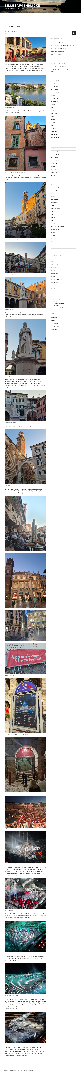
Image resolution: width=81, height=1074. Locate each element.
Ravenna (53, 244)
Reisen (22, 16)
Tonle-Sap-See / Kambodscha (58, 48)
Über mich (7, 16)
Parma (52, 238)
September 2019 (55, 160)
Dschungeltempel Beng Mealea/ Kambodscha (62, 45)
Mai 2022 (53, 122)
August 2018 (54, 172)
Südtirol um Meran (55, 264)
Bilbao (52, 193)
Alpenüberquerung (55, 184)
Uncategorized (54, 273)
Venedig (53, 276)
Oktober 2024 (54, 89)
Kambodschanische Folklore (58, 42)
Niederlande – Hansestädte (57, 226)
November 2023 (55, 98)
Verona (8, 33)
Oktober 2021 (54, 143)
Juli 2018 (53, 175)
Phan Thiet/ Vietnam (56, 54)
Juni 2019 (53, 166)
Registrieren (54, 317)
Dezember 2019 (55, 155)
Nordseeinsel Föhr (55, 229)
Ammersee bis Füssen (56, 187)
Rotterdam (53, 250)
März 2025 (53, 84)
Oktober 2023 (54, 101)
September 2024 (55, 92)
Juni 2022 (53, 119)
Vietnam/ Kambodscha (56, 279)
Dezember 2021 (55, 137)
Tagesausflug (54, 267)
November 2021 (55, 140)
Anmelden (53, 320)
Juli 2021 (53, 149)
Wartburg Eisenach (55, 282)
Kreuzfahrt (53, 217)
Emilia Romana (54, 202)
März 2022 (53, 128)
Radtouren (53, 241)
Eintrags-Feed (54, 323)
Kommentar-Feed (55, 326)
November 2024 (55, 86)
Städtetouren (54, 258)
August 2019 (54, 163)
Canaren (53, 196)
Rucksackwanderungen (57, 253)
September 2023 (55, 104)
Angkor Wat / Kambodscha (57, 51)
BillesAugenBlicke (22, 5)
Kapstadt (53, 211)
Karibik (52, 214)
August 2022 (54, 116)
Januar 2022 (54, 134)
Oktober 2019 (54, 157)
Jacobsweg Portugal (56, 208)
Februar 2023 (54, 113)
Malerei (15, 16)
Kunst (52, 220)
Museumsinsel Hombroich (61, 64)
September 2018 (55, 169)
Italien (52, 205)
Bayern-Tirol (54, 190)
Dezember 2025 (55, 81)
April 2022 (53, 125)
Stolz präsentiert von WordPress (25, 1070)
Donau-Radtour (54, 199)
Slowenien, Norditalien (56, 256)
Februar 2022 (54, 131)
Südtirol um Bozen (55, 261)
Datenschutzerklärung (10, 1070)
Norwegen (53, 232)
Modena (53, 223)
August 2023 (54, 107)
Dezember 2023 (55, 95)
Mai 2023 (53, 110)
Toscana (53, 270)
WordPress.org (54, 329)
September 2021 (55, 146)
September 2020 (55, 152)
